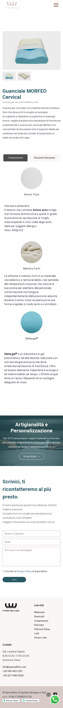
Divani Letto (40, 637)
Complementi (41, 620)
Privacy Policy (24, 571)
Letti (36, 633)
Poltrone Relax (42, 629)
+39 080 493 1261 (13, 671)
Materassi (39, 612)
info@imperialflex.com (14, 667)
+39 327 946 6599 (13, 675)
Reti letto (39, 625)
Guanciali (39, 616)
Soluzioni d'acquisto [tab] (44, 157)
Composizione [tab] (15, 157)
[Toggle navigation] (56, 5)
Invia (14, 579)
